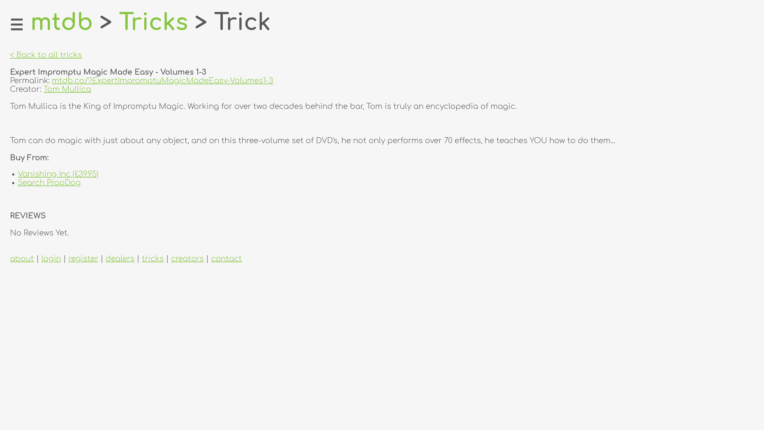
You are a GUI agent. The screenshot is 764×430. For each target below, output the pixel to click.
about (22, 258)
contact (226, 258)
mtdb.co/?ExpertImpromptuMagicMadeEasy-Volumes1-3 (162, 80)
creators (187, 258)
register (83, 258)
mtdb (61, 22)
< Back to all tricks (46, 55)
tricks (153, 258)
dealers (120, 258)
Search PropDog (49, 182)
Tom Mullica (67, 89)
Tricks (153, 22)
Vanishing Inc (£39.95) (58, 174)
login (51, 258)
